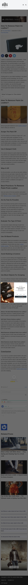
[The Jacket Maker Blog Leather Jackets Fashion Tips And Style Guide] (5, 5)
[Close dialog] (26, 283)
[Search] (25, 4)
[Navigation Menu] (23, 5)
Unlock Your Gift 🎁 (20, 296)
